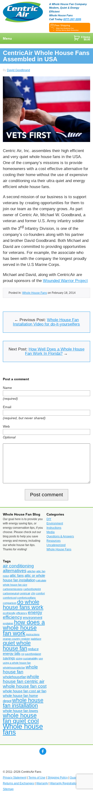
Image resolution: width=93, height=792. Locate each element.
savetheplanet (33, 653)
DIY (48, 519)
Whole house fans (23, 729)
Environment (54, 523)
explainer (8, 623)
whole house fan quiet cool (21, 718)
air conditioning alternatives (18, 568)
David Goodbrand (18, 70)
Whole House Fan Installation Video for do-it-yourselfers (46, 322)
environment (32, 617)
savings (9, 658)
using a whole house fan (17, 662)
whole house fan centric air (23, 679)
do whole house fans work (23, 604)
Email (7, 407)
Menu (7, 38)
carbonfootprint (32, 589)
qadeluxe (36, 638)
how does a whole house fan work (24, 628)
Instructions (53, 527)
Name (7, 388)
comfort (40, 593)
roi (22, 653)
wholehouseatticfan (14, 667)
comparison (9, 603)
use (41, 658)
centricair (25, 593)
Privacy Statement (14, 777)
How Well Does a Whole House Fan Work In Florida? (54, 351)
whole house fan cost (24, 686)
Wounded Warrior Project (65, 280)
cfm (33, 593)
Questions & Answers (60, 536)
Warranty (42, 783)
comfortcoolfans (26, 597)
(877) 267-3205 (72, 19)
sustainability (30, 658)
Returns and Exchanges (18, 783)
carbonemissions (13, 589)
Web (6, 426)
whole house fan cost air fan (24, 691)
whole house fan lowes (20, 711)
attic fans (17, 575)
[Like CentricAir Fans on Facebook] (42, 751)
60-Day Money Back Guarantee (67, 30)
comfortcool (9, 597)
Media (50, 532)
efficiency (21, 613)
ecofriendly (9, 613)
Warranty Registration (64, 783)
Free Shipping (62, 25)
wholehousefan (14, 677)
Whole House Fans (34, 292)
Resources (53, 540)
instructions (33, 634)
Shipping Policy (57, 777)
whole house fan (20, 669)
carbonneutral (11, 593)
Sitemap (8, 789)
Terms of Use (36, 777)
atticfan (31, 571)
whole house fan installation (23, 703)
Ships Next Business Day (65, 28)
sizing (19, 658)
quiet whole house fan (17, 645)
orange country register (16, 638)
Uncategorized (56, 545)
